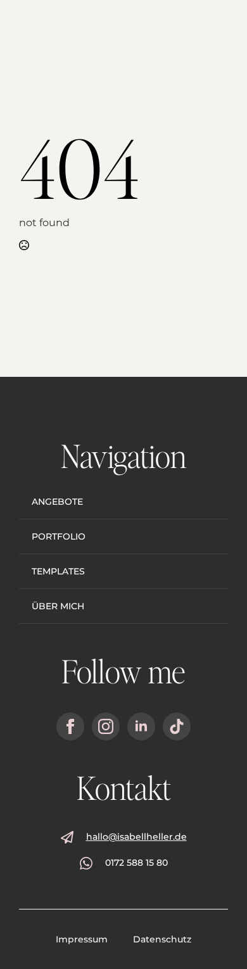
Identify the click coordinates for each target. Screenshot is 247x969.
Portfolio (59, 536)
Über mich (58, 606)
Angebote (57, 501)
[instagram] (106, 726)
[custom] (177, 726)
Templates (58, 571)
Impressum (82, 939)
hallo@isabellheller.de (136, 836)
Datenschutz (162, 939)
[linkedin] (141, 726)
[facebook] (70, 726)
